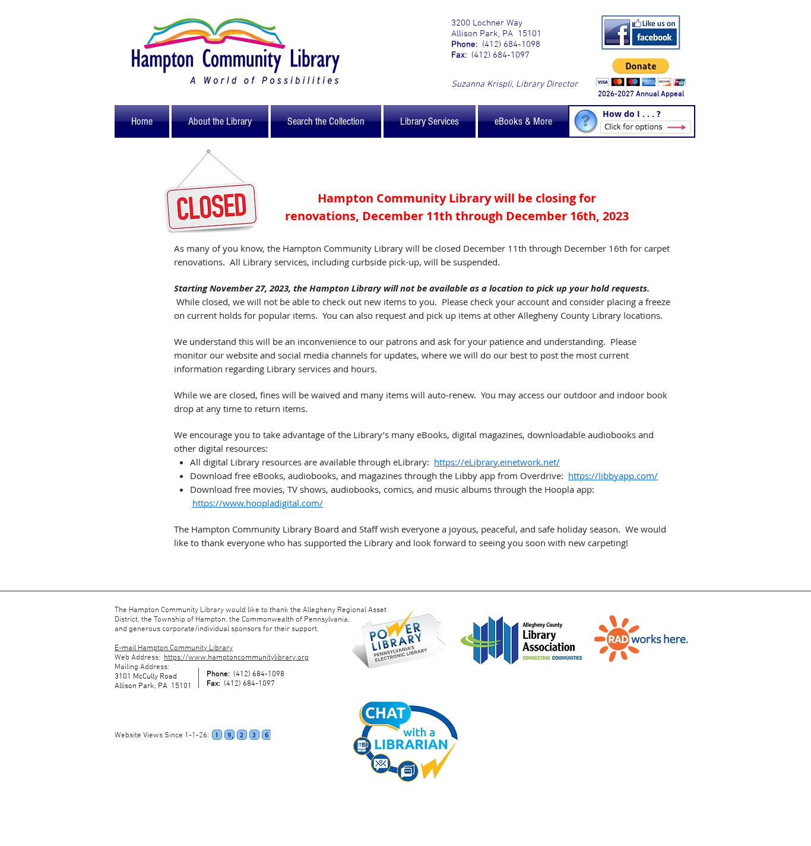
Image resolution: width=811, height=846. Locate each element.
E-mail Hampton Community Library (174, 648)
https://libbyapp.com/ (613, 475)
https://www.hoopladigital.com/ (257, 503)
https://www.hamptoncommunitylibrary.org (236, 658)
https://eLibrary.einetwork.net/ (497, 462)
